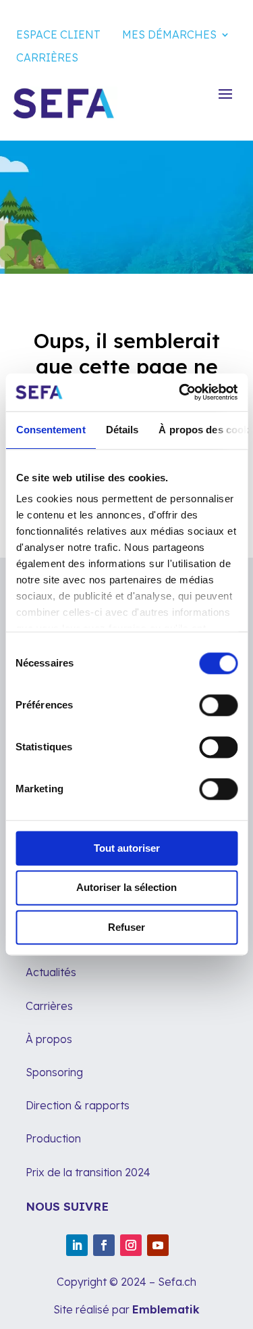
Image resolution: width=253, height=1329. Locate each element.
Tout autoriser (127, 848)
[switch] (218, 705)
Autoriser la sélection (126, 888)
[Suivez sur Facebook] (104, 1245)
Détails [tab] (121, 429)
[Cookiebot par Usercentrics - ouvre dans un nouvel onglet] (180, 392)
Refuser (126, 927)
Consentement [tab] (50, 429)
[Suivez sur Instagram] (131, 1245)
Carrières (47, 57)
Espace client (58, 34)
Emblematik (166, 1309)
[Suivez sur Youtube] (158, 1245)
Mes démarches (169, 34)
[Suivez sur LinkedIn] (77, 1245)
